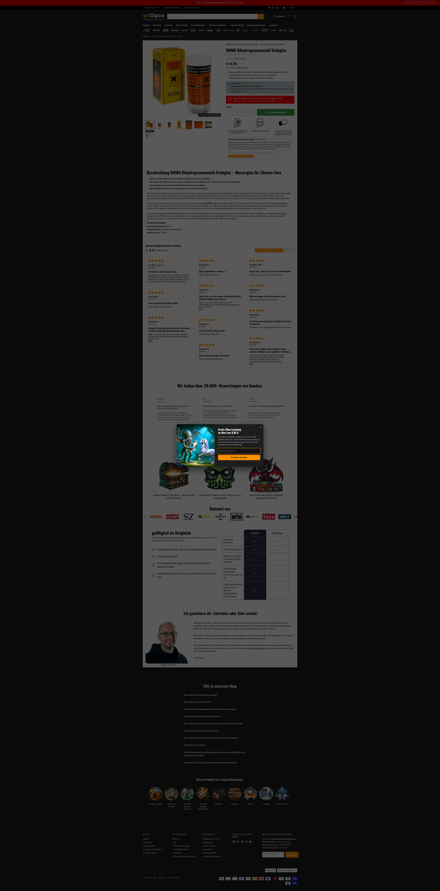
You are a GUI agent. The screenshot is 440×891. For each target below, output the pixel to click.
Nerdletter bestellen (239, 457)
